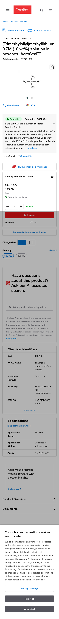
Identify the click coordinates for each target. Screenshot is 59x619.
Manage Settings (29, 588)
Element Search (16, 30)
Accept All (29, 609)
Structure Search (42, 30)
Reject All (29, 598)
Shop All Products (19, 22)
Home (5, 22)
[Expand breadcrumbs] (49, 21)
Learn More (31, 148)
